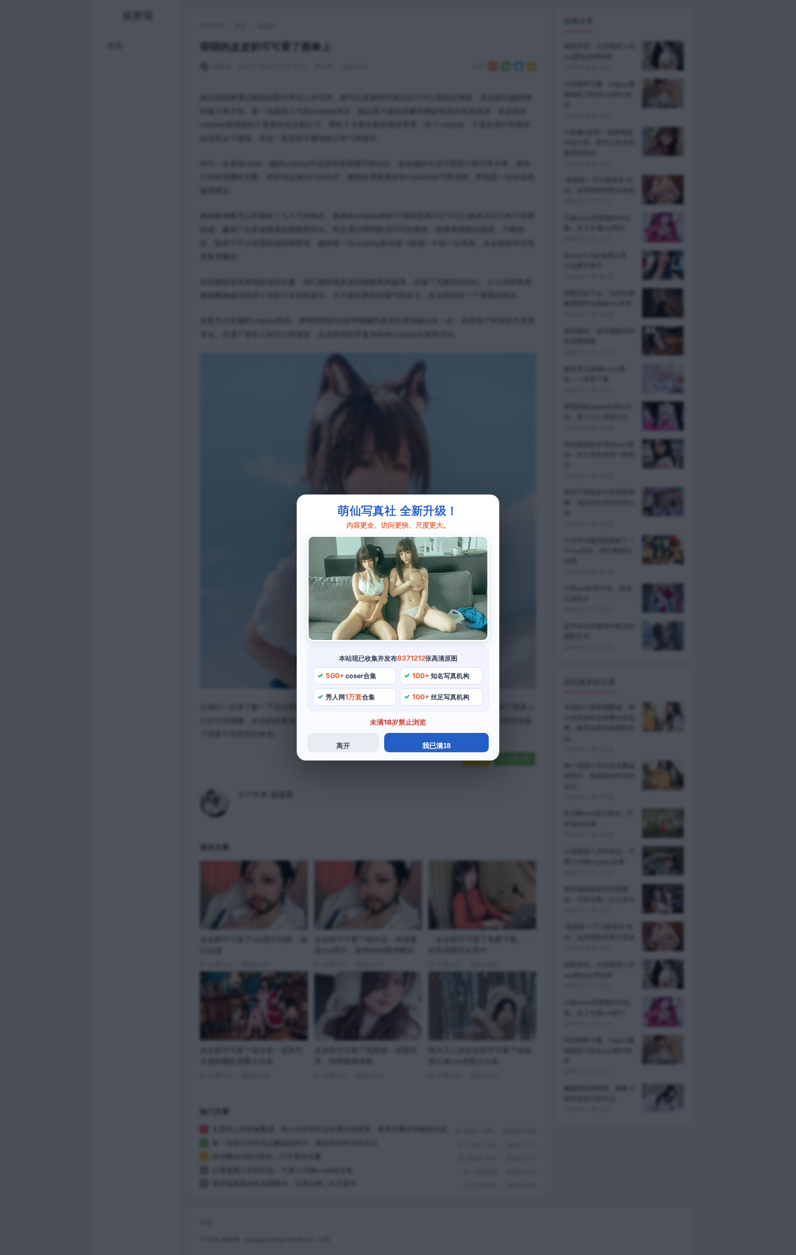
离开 (343, 746)
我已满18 (436, 746)
